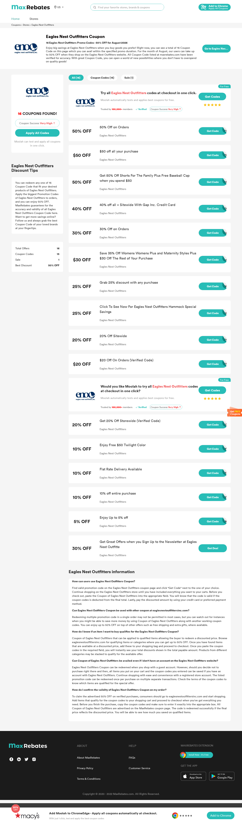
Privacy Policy (85, 768)
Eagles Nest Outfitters (43, 24)
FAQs (132, 757)
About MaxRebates (88, 757)
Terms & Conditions (88, 778)
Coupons (16, 24)
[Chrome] (215, 7)
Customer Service (139, 768)
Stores (26, 24)
